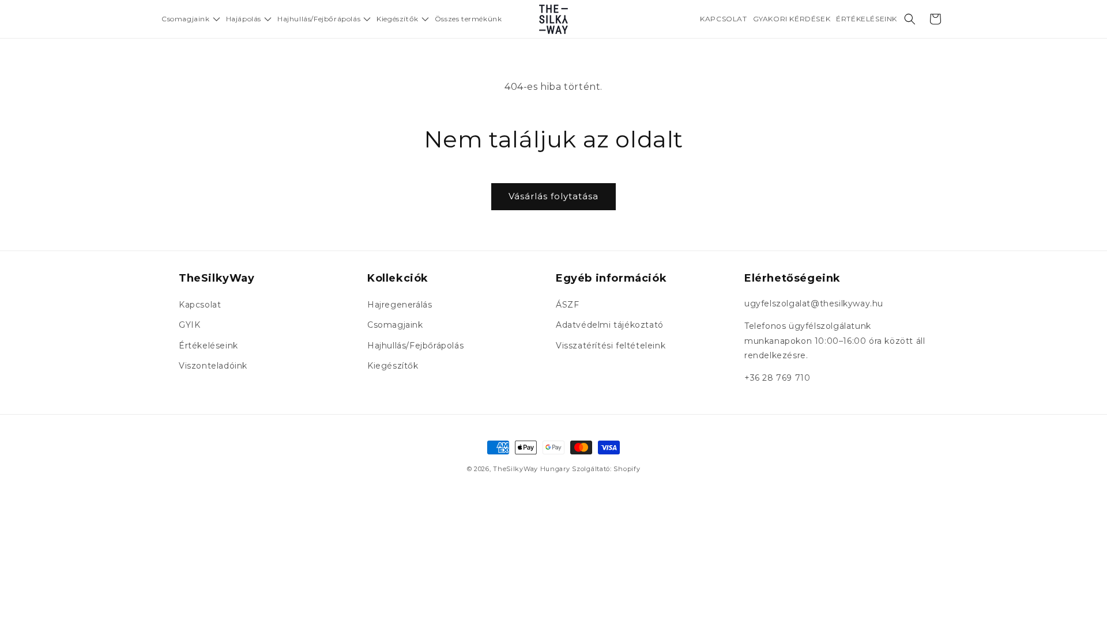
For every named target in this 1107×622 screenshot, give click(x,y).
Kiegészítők (393, 366)
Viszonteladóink (213, 366)
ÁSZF (567, 304)
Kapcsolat (200, 304)
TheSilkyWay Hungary (531, 469)
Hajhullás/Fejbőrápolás (415, 345)
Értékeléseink (208, 345)
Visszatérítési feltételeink (610, 345)
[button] (190, 19)
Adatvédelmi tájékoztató (610, 325)
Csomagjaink (395, 325)
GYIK (189, 325)
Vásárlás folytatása (553, 196)
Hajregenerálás (399, 304)
